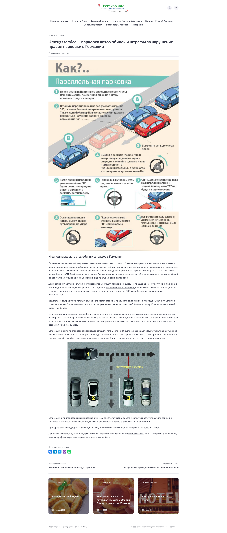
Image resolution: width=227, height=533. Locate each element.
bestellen (129, 287)
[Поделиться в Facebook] (50, 452)
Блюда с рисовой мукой (65, 496)
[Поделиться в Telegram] (55, 452)
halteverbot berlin (115, 287)
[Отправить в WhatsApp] (69, 452)
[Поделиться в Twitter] (59, 452)
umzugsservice (136, 433)
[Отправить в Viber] (64, 452)
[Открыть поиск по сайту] (176, 8)
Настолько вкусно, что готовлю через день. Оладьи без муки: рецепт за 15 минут (113, 499)
